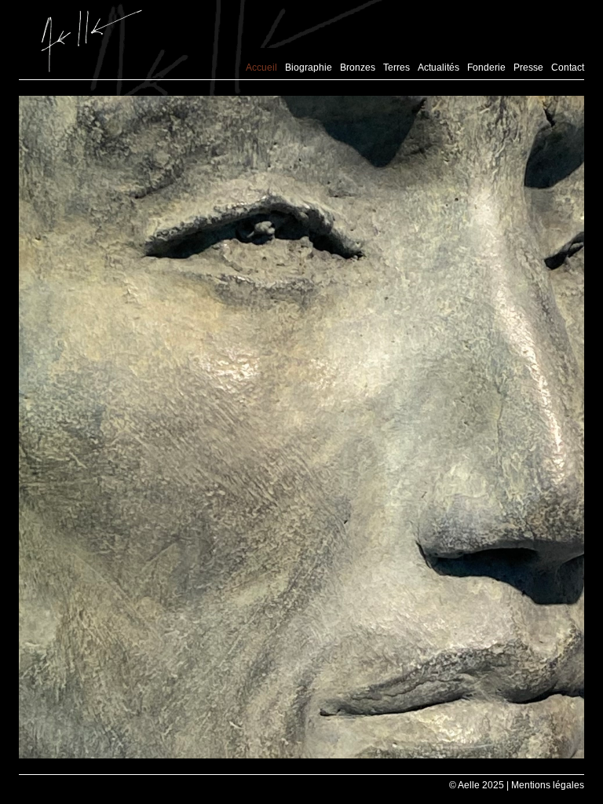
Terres (396, 67)
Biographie (308, 67)
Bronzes (357, 67)
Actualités (438, 67)
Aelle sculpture (91, 40)
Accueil (261, 67)
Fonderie (486, 67)
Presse (528, 67)
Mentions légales (547, 785)
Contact (567, 67)
